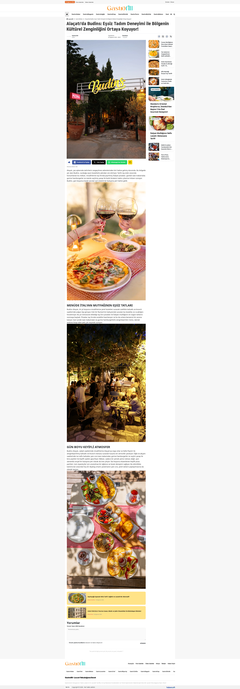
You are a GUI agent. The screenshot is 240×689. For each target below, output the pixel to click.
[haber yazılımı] (171, 687)
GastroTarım (134, 14)
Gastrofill (70, 19)
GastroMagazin (88, 14)
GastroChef (111, 671)
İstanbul (125, 35)
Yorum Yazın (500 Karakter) (75, 626)
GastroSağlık (100, 14)
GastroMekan (158, 14)
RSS (68, 687)
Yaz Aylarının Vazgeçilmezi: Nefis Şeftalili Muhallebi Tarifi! (166, 54)
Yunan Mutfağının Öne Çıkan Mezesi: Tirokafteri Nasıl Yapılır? (167, 44)
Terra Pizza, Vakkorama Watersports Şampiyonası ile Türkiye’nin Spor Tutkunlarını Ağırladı (166, 157)
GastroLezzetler (100, 671)
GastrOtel (168, 14)
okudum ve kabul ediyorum (85, 643)
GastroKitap (111, 14)
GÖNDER (143, 643)
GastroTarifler (134, 671)
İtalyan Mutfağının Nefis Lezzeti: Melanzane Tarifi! (161, 136)
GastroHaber (75, 14)
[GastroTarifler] (161, 123)
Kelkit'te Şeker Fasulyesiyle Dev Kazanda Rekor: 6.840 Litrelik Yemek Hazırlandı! (167, 147)
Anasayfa (131, 663)
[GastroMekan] (161, 94)
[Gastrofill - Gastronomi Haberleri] (75, 663)
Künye (172, 2)
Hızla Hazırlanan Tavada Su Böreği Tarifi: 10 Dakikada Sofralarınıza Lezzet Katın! (166, 64)
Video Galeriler (89, 2)
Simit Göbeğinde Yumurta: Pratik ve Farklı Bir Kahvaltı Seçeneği (166, 81)
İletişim (167, 2)
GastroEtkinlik (123, 14)
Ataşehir (125, 37)
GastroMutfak (146, 14)
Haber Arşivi (171, 663)
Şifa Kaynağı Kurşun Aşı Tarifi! (166, 72)
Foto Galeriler (80, 2)
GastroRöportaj (122, 671)
